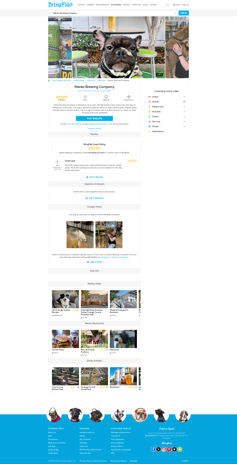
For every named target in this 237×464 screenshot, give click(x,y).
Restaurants (102, 5)
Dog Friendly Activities (61, 80)
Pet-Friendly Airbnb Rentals (61, 311)
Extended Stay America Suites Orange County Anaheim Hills (91, 312)
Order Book (53, 453)
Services (136, 5)
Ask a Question (95, 198)
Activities (116, 5)
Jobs (50, 436)
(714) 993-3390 (73, 124)
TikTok (114, 257)
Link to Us (84, 446)
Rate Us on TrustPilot (57, 443)
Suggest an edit (94, 128)
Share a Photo (117, 446)
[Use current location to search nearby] (175, 13)
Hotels (81, 5)
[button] (166, 96)
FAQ (112, 453)
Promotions (53, 439)
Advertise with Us (87, 432)
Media (82, 436)
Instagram (124, 257)
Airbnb (90, 5)
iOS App (51, 446)
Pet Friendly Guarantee (121, 449)
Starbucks (114, 349)
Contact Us (115, 436)
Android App (53, 449)
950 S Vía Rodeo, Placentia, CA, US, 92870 (94, 91)
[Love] (69, 246)
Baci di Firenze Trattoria (87, 350)
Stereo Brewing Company (118, 80)
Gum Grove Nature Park (57, 388)
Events (126, 5)
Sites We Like (85, 453)
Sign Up (186, 5)
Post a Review (96, 177)
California (91, 80)
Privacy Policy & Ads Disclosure (93, 461)
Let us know (150, 435)
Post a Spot (166, 429)
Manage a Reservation (120, 432)
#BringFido (167, 443)
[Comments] (72, 246)
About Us (52, 432)
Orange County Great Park (88, 388)
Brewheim (114, 387)
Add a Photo (96, 261)
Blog (145, 5)
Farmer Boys (58, 349)
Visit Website (94, 118)
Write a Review (117, 443)
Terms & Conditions (118, 461)
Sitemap (133, 461)
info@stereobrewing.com (98, 124)
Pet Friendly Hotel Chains (90, 449)
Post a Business (117, 439)
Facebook (104, 257)
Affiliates (83, 443)
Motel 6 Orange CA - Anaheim (119, 311)
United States (78, 80)
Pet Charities (85, 439)
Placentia (101, 80)
